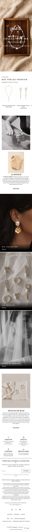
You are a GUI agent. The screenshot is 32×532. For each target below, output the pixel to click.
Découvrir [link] (16, 188)
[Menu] (28, 2)
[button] (21, 2)
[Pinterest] (20, 510)
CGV (12, 518)
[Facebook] (16, 510)
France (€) (15, 527)
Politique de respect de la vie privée (21, 521)
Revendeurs (16, 514)
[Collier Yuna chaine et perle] (9, 94)
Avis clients (9, 514)
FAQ (8, 518)
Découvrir (4, 249)
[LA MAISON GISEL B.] (3, 2)
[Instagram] (12, 510)
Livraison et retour (6, 521)
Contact (23, 514)
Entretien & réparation (19, 518)
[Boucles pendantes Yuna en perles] (23, 94)
